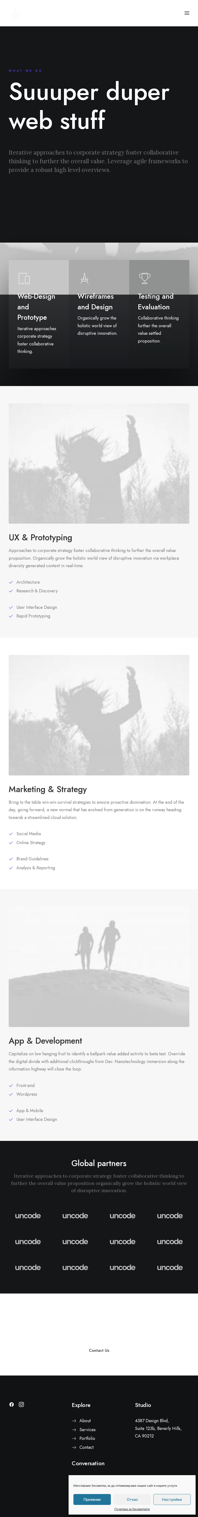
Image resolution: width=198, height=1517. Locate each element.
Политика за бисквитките (132, 1509)
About (85, 1421)
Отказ (132, 1499)
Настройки (172, 1499)
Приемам (92, 1499)
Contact (86, 1447)
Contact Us (99, 1350)
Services (87, 1430)
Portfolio (87, 1438)
